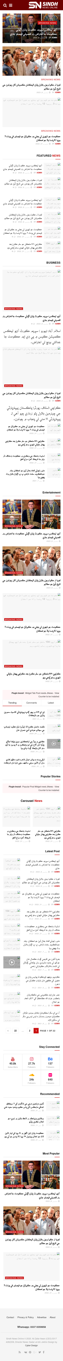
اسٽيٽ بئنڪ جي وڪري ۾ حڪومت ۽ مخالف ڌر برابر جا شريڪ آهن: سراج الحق (18, 833)
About (52, 1317)
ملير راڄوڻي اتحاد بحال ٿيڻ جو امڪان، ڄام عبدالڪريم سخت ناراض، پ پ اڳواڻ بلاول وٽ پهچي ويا (25, 473)
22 (15, 1030)
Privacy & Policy (25, 1317)
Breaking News (47, 22)
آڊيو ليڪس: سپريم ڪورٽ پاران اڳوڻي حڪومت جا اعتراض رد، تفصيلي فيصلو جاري (42, 864)
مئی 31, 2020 (36, 1110)
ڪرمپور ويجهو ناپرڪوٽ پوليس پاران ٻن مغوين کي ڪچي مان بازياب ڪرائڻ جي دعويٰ (42, 980)
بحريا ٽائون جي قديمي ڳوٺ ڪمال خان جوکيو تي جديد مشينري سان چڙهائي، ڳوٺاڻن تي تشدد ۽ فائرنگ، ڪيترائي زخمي (41, 962)
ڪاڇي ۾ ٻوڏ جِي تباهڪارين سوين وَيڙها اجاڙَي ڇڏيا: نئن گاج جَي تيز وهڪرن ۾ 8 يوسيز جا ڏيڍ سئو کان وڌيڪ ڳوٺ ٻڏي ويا (25, 744)
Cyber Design (31, 1345)
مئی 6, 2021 (43, 987)
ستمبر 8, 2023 (39, 37)
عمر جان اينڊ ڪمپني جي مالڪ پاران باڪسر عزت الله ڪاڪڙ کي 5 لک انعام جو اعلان (42, 997)
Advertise (41, 1317)
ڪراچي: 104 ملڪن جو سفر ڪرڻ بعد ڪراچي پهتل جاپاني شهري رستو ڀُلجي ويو (47, 833)
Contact (10, 1317)
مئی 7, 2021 (38, 481)
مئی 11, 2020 (36, 1125)
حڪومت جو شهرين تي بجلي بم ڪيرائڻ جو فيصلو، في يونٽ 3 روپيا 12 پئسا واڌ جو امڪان (41, 896)
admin (54, 37)
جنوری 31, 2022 (42, 144)
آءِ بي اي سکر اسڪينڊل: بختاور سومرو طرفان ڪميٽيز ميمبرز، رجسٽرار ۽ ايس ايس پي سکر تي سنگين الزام (41, 1015)
